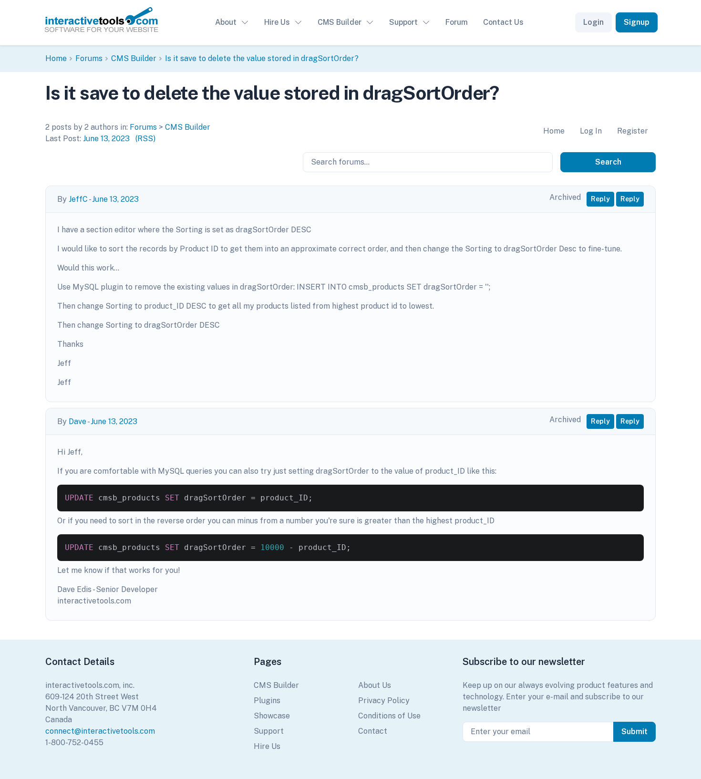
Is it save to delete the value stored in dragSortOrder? (262, 58)
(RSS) (145, 138)
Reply (600, 199)
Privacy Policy (384, 700)
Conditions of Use (389, 715)
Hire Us (277, 22)
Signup (636, 22)
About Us (374, 685)
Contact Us (503, 22)
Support (403, 22)
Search (608, 161)
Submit (634, 731)
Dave (77, 421)
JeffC (78, 199)
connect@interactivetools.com (100, 731)
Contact (372, 731)
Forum (456, 22)
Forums (89, 58)
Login (593, 22)
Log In (591, 130)
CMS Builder (339, 22)
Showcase (272, 715)
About (226, 22)
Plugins (267, 700)
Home (56, 58)
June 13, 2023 (106, 138)
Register (632, 130)
